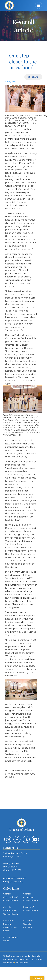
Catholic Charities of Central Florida (30, 897)
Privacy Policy (26, 959)
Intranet (39, 959)
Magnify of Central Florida (30, 909)
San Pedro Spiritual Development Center (10, 925)
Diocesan (23, 962)
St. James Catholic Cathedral (28, 924)
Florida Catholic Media (11, 939)
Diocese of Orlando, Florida (24, 956)
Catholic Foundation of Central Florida (10, 910)
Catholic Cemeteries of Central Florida (10, 897)
